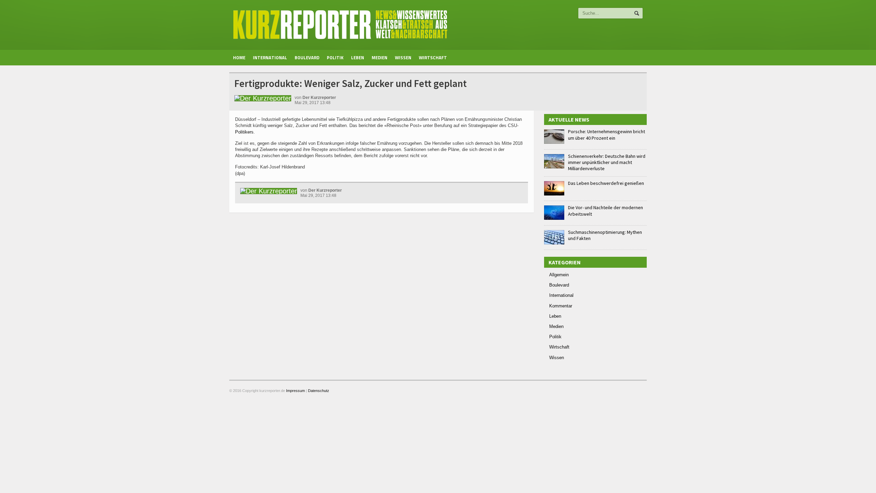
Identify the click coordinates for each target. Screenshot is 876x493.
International (270, 57)
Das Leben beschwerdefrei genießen (606, 183)
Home (239, 57)
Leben (357, 57)
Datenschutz (318, 391)
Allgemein (559, 274)
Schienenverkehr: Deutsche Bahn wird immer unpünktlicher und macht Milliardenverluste (606, 162)
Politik (335, 57)
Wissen (403, 57)
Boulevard (307, 57)
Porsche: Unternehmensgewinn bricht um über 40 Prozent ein (606, 134)
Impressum (295, 391)
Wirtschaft (433, 57)
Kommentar (560, 305)
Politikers (244, 132)
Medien (379, 57)
